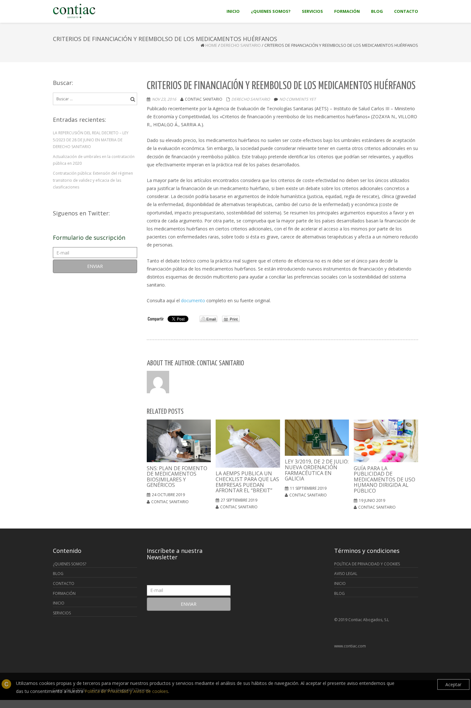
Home (211, 45)
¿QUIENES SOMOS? (69, 564)
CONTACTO (63, 583)
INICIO (58, 603)
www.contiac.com (350, 646)
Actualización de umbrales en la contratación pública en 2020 (94, 160)
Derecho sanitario (241, 45)
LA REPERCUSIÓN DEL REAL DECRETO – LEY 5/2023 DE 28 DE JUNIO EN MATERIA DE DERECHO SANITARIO (90, 139)
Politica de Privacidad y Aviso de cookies (126, 691)
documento (193, 300)
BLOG (58, 573)
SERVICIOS (62, 613)
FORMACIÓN (64, 593)
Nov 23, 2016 (164, 99)
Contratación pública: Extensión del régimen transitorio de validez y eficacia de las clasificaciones (93, 180)
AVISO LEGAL (345, 573)
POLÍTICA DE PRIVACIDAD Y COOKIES (367, 564)
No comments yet (297, 99)
